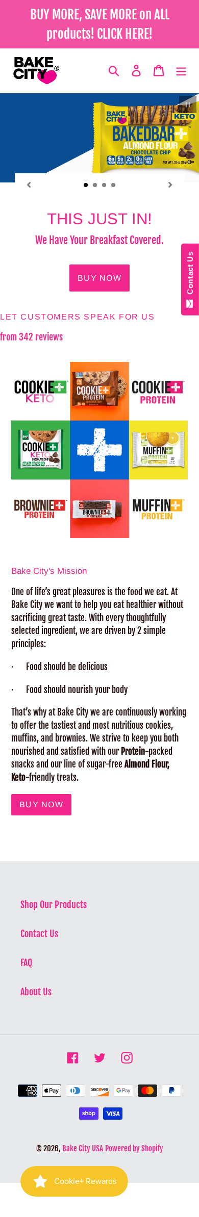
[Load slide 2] (95, 185)
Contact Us (39, 933)
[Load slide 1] (86, 185)
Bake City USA (82, 1148)
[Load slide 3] (104, 185)
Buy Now (99, 278)
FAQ (26, 962)
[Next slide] (170, 184)
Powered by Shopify (134, 1148)
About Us (36, 991)
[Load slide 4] (113, 185)
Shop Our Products (53, 904)
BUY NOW (41, 804)
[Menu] (181, 71)
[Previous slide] (28, 184)
